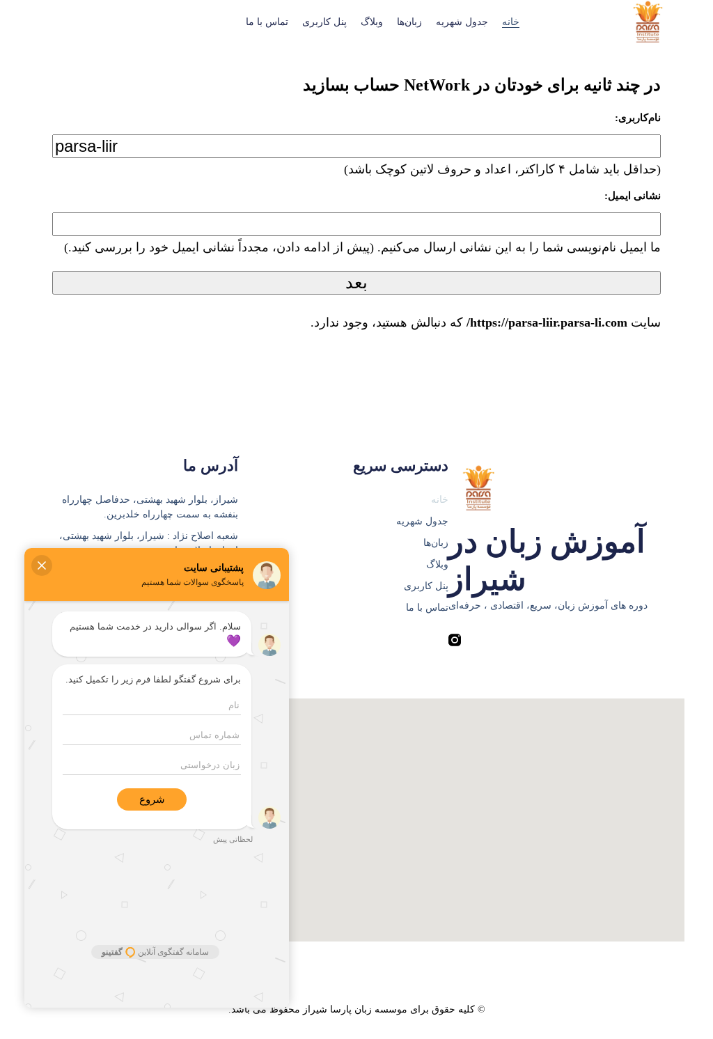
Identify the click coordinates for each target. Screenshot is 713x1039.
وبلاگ (372, 22)
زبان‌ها (409, 22)
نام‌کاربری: (638, 117)
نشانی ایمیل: (632, 195)
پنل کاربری (324, 22)
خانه (510, 22)
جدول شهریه (462, 22)
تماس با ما (267, 22)
